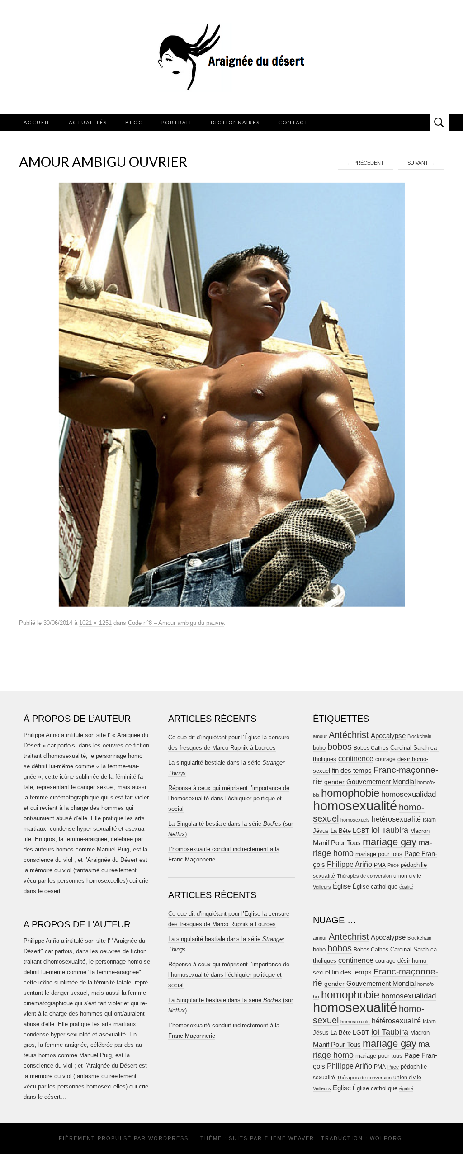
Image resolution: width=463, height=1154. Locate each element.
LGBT (361, 831)
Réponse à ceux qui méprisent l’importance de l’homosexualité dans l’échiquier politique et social (228, 798)
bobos (339, 747)
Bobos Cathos (371, 748)
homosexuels (355, 820)
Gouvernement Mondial (381, 781)
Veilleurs (322, 886)
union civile (407, 876)
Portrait (177, 122)
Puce (393, 865)
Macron (420, 831)
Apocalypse (388, 735)
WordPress (168, 1138)
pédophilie (414, 864)
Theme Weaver (289, 1138)
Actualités (88, 122)
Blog (134, 122)
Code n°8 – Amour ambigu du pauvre (176, 623)
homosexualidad (408, 794)
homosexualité (355, 805)
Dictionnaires (235, 122)
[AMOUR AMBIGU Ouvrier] (231, 394)
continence (355, 758)
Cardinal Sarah (409, 747)
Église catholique (375, 886)
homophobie (350, 793)
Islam (429, 820)
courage (385, 759)
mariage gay (389, 841)
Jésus (321, 831)
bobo (319, 747)
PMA (380, 865)
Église (342, 886)
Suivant (421, 163)
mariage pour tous (378, 854)
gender (334, 782)
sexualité (324, 876)
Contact (293, 122)
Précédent (365, 163)
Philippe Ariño (349, 864)
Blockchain (419, 736)
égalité (406, 886)
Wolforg (386, 1138)
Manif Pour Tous (337, 843)
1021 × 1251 (95, 623)
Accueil (37, 122)
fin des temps (352, 770)
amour (320, 736)
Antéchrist (349, 735)
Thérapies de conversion (364, 876)
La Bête (341, 831)
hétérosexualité (396, 819)
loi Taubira (389, 830)
